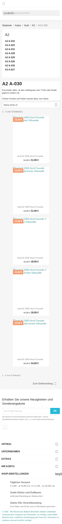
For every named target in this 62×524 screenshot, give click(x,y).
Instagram (4, 427)
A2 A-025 (10, 45)
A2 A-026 (10, 61)
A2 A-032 (10, 41)
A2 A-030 (10, 65)
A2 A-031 (10, 49)
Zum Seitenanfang (44, 384)
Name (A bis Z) (30, 105)
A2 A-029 (10, 57)
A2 (7, 35)
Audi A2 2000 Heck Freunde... (31, 156)
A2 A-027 (10, 69)
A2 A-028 (10, 53)
